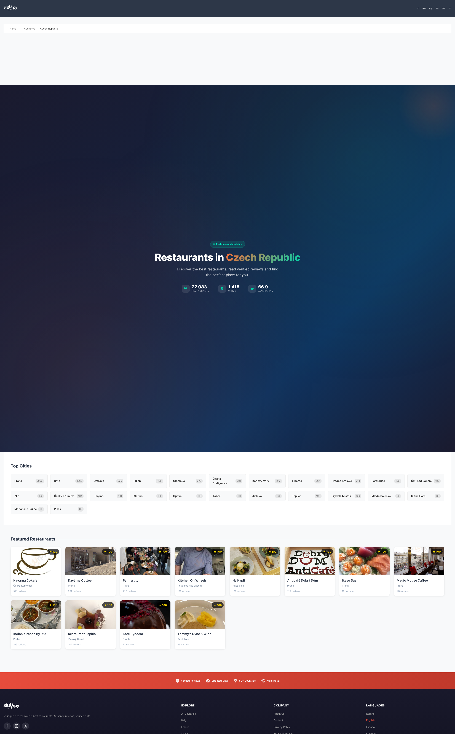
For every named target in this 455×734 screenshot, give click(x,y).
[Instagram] (16, 726)
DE (443, 8)
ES (430, 8)
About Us (279, 713)
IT (418, 8)
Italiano (370, 713)
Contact (278, 720)
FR (437, 8)
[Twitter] (25, 726)
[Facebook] (7, 726)
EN (424, 8)
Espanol (370, 726)
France (185, 726)
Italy (183, 720)
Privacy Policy (282, 726)
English (370, 720)
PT (450, 8)
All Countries (188, 713)
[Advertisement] (227, 60)
